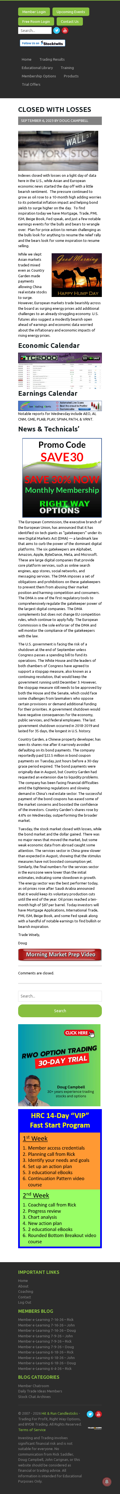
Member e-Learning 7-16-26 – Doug (47, 1330)
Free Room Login (36, 21)
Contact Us (70, 21)
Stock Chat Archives (34, 1397)
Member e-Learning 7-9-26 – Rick (45, 1341)
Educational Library (37, 68)
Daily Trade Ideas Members (40, 1391)
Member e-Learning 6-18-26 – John (46, 1358)
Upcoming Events (71, 12)
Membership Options (39, 76)
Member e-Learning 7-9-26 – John (45, 1336)
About (23, 1286)
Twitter (56, 30)
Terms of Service (32, 1430)
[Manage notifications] (106, 1481)
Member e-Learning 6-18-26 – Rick (46, 1352)
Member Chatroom (33, 1386)
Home (27, 59)
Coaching (25, 1291)
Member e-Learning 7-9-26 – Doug (46, 1347)
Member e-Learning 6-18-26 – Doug (47, 1363)
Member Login (34, 12)
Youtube (65, 30)
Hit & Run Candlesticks (60, 1413)
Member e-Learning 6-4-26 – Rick (45, 1368)
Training (67, 68)
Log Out (24, 1302)
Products (71, 76)
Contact (24, 1297)
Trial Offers (31, 84)
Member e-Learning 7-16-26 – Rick (46, 1319)
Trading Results (52, 59)
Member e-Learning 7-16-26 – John (46, 1325)
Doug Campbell (73, 120)
